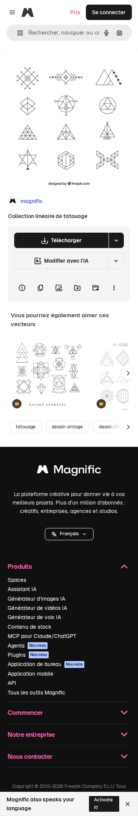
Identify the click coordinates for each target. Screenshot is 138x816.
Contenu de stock (29, 626)
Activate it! (103, 803)
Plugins (27, 654)
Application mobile (30, 673)
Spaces (17, 579)
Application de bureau (45, 664)
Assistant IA (22, 589)
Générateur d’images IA (36, 598)
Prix (75, 12)
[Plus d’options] (114, 287)
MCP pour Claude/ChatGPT (42, 636)
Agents (27, 645)
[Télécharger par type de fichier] (116, 240)
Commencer (25, 712)
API (12, 682)
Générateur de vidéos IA (37, 608)
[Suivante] (128, 373)
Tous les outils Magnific (36, 692)
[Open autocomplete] (17, 33)
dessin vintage (67, 427)
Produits (20, 566)
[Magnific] (69, 471)
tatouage (26, 427)
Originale (50, 66)
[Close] (127, 804)
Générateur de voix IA (34, 617)
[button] (69, 534)
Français (69, 534)
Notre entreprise (31, 734)
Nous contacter (30, 756)
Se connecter (109, 12)
